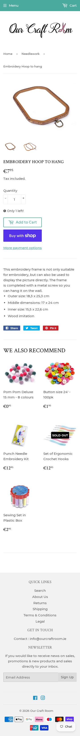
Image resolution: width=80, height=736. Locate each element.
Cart (73, 5)
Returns (40, 603)
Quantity (10, 191)
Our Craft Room (41, 710)
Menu (13, 5)
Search (40, 590)
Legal (40, 621)
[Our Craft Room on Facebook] (35, 698)
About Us (40, 597)
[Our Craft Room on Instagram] (43, 698)
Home (7, 53)
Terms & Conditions (40, 615)
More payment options (22, 248)
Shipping (40, 609)
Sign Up (67, 677)
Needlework (31, 53)
